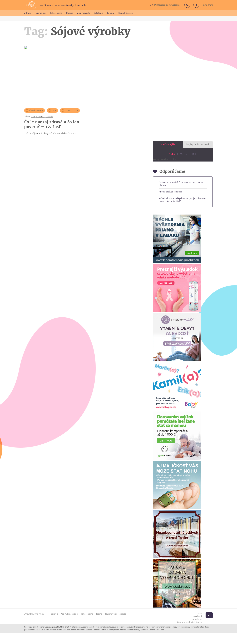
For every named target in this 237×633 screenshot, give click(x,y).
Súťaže (122, 613)
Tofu (53, 110)
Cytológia (98, 12)
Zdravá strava (71, 110)
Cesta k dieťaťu (125, 12)
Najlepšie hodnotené (197, 144)
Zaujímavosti (83, 12)
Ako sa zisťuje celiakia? (170, 191)
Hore (209, 615)
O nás (199, 613)
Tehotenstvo (56, 12)
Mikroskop (41, 12)
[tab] (168, 144)
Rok (194, 154)
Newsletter (197, 619)
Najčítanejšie (168, 144)
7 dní (172, 154)
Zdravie (27, 12)
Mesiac (184, 154)
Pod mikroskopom (69, 613)
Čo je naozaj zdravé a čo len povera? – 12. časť (51, 124)
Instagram (207, 4)
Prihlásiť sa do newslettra (167, 4)
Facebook (197, 616)
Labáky (110, 12)
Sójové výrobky (36, 110)
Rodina (69, 12)
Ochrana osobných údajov (189, 622)
